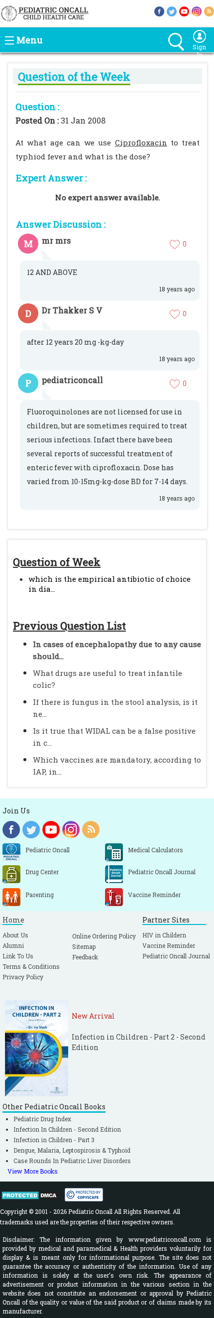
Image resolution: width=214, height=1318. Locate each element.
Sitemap (84, 946)
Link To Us (17, 956)
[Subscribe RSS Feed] (209, 10)
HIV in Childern (164, 935)
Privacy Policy (22, 977)
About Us (15, 935)
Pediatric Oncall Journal (176, 956)
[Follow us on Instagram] (197, 10)
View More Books (32, 1171)
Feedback (85, 957)
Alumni (13, 945)
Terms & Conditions (31, 966)
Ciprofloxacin (141, 142)
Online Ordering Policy (104, 936)
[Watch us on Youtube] (184, 10)
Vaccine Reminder (168, 945)
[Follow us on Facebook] (159, 10)
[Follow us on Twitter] (172, 10)
